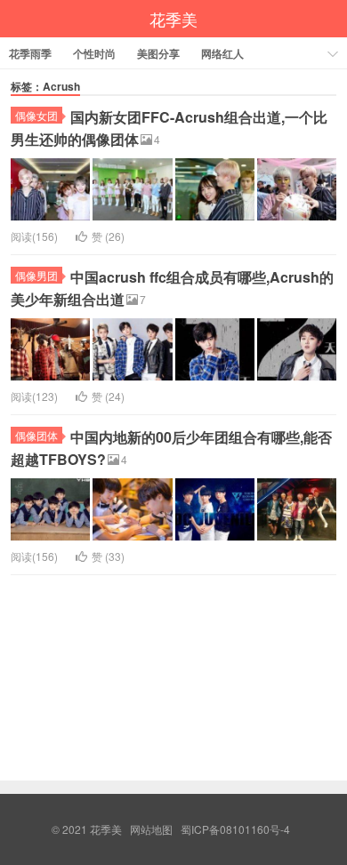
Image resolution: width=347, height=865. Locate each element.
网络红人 (222, 53)
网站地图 (151, 829)
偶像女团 (36, 115)
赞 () (108, 236)
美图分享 (158, 53)
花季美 (173, 18)
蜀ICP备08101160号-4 (235, 829)
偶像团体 (36, 435)
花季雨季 (30, 53)
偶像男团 (36, 275)
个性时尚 (94, 53)
